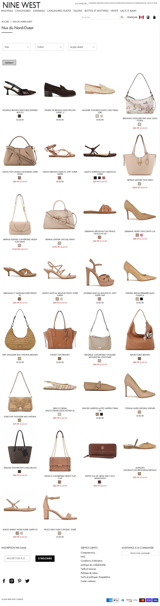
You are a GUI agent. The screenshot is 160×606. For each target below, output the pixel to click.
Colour (41, 47)
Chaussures (23, 11)
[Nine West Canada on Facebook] (5, 582)
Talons (77, 11)
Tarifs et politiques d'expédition (95, 577)
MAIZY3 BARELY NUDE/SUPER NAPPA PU (20, 530)
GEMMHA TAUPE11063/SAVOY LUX (140, 231)
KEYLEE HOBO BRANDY (140, 355)
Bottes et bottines (97, 11)
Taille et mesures (88, 569)
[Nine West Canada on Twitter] (28, 582)
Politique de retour (89, 573)
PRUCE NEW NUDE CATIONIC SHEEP (60, 530)
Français (132, 17)
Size (7, 47)
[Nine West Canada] (22, 5)
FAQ (83, 557)
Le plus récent (76, 47)
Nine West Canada (15, 599)
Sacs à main (128, 11)
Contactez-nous (88, 553)
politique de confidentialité (93, 565)
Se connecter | (81, 4)
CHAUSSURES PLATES (59, 11)
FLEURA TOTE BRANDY (60, 355)
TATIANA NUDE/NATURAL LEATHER (140, 408)
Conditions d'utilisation (91, 561)
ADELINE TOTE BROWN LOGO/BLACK (20, 468)
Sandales (39, 11)
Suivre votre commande (140, 553)
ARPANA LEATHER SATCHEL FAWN (60, 239)
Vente (114, 11)
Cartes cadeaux (88, 581)
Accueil (5, 22)
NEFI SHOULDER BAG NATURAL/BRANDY (20, 355)
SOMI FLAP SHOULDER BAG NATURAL (20, 417)
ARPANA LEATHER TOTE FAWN (140, 180)
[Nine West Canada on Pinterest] (20, 582)
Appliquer (9, 62)
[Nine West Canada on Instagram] (12, 582)
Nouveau (7, 11)
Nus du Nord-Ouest (22, 22)
